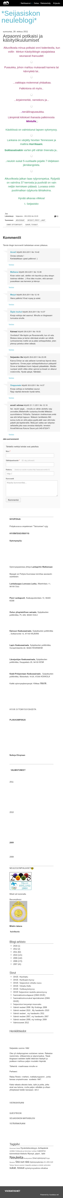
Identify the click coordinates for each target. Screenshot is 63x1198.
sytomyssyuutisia (32, 1168)
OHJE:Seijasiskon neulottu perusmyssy (30, 992)
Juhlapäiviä (43, 1148)
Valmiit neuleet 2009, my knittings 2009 (30, 1019)
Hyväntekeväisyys (29, 1148)
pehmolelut (47, 1165)
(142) (17, 958)
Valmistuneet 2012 (21, 1023)
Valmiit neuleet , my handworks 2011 (28, 1013)
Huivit (18, 1148)
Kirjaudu (56, 3)
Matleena (14, 272)
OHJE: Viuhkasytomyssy (24, 989)
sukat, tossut (31, 224)
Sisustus (12, 1162)
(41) (17, 964)
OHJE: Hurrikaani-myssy (23, 980)
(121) (17, 955)
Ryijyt (48, 1158)
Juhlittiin (12, 1151)
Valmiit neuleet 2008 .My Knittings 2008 (30, 1007)
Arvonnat (20, 220)
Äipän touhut (16, 311)
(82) (17, 952)
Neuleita (16, 1157)
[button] (31, 3)
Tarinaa (12, 1165)
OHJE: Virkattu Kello (22, 986)
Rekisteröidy (45, 3)
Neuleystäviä (28, 1158)
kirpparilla (28, 1165)
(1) (16, 946)
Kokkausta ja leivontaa (23, 1151)
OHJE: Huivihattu (20, 977)
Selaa (36, 3)
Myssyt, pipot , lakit (36, 220)
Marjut (13, 294)
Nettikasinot (26, 3)
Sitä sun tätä (22, 1162)
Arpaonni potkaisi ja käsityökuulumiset (23, 38)
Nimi (8, 451)
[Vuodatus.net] (12, 1191)
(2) (16, 949)
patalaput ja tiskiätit (37, 1165)
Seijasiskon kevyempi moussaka (27, 1004)
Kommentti (10, 478)
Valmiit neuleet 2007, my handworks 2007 (30, 1016)
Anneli (13, 252)
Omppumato (15, 385)
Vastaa (11, 264)
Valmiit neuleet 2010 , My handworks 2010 (31, 1010)
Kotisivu (28, 469)
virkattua (44, 1168)
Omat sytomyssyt (14, 224)
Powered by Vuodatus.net (49, 1194)
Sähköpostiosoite (20, 460)
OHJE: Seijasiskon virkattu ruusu (27, 983)
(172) (17, 961)
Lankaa (34, 1151)
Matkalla (23, 1154)
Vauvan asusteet (20, 1165)
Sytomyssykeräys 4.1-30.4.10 (41, 1162)
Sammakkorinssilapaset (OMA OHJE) (29, 995)
